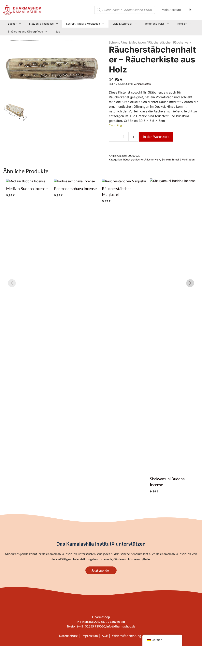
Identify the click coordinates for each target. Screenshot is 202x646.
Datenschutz (68, 636)
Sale (58, 31)
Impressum (90, 636)
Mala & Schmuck (122, 23)
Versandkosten (142, 83)
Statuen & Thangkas (41, 23)
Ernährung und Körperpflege (25, 31)
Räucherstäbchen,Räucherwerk (141, 159)
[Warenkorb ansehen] (190, 10)
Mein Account (171, 10)
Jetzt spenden (101, 570)
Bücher (12, 23)
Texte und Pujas (155, 23)
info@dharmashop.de (120, 626)
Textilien (182, 23)
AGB (105, 636)
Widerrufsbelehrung (126, 636)
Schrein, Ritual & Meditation (83, 23)
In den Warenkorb (156, 137)
